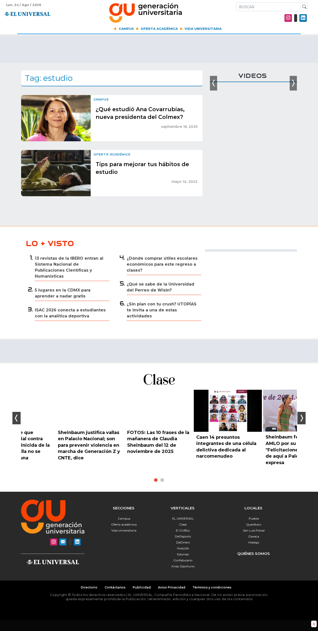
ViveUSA (183, 548)
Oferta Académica (159, 29)
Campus (126, 29)
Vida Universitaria (203, 29)
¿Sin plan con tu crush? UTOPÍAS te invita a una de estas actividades (162, 310)
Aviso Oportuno (183, 566)
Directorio (89, 587)
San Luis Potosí (254, 530)
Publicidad (142, 587)
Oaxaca (253, 536)
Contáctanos (115, 587)
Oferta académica (124, 524)
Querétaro (253, 524)
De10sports (183, 536)
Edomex (183, 554)
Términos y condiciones (212, 587)
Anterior (16, 418)
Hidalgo (253, 542)
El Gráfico (183, 530)
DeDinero (183, 542)
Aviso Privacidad (171, 587)
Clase (183, 524)
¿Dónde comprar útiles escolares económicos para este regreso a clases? (162, 264)
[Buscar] (303, 6)
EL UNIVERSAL (183, 518)
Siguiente (301, 418)
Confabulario (182, 560)
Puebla (254, 518)
